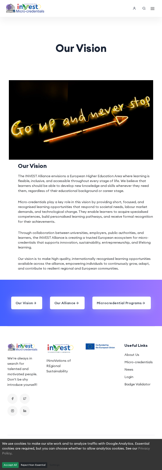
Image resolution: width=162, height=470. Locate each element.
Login (128, 377)
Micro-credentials (138, 362)
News (128, 369)
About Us (131, 354)
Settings (54, 464)
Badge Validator (137, 384)
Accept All (10, 464)
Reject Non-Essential (33, 464)
